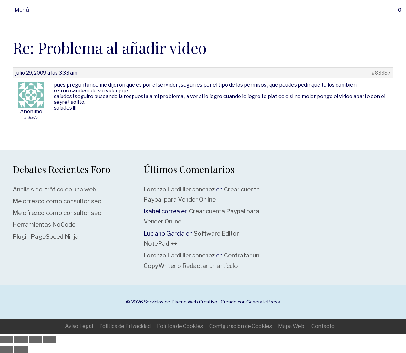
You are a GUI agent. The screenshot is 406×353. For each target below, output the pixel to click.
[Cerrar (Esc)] (49, 339)
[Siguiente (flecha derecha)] (21, 349)
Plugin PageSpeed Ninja (46, 236)
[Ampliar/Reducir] (6, 339)
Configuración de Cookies (240, 326)
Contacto (323, 326)
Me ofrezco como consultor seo (57, 201)
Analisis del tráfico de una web (54, 189)
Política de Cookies (180, 326)
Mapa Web (291, 326)
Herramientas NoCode (44, 224)
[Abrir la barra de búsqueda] (385, 10)
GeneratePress (263, 302)
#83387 (381, 73)
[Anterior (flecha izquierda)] (6, 349)
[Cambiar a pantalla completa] (21, 339)
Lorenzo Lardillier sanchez (179, 189)
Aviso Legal (79, 326)
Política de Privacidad (125, 326)
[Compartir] (35, 339)
